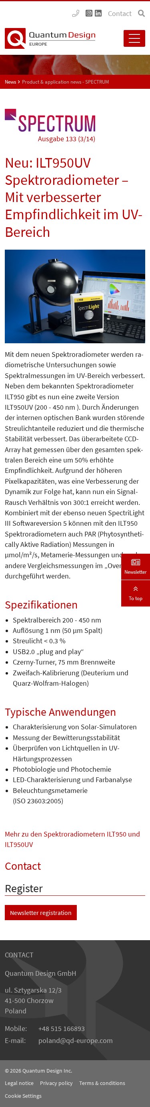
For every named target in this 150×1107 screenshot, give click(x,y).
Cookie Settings (23, 1095)
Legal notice (19, 1083)
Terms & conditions (102, 1083)
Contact (120, 13)
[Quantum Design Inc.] (75, 13)
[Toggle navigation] (134, 38)
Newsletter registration (41, 913)
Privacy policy (56, 1083)
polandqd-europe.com (75, 1040)
